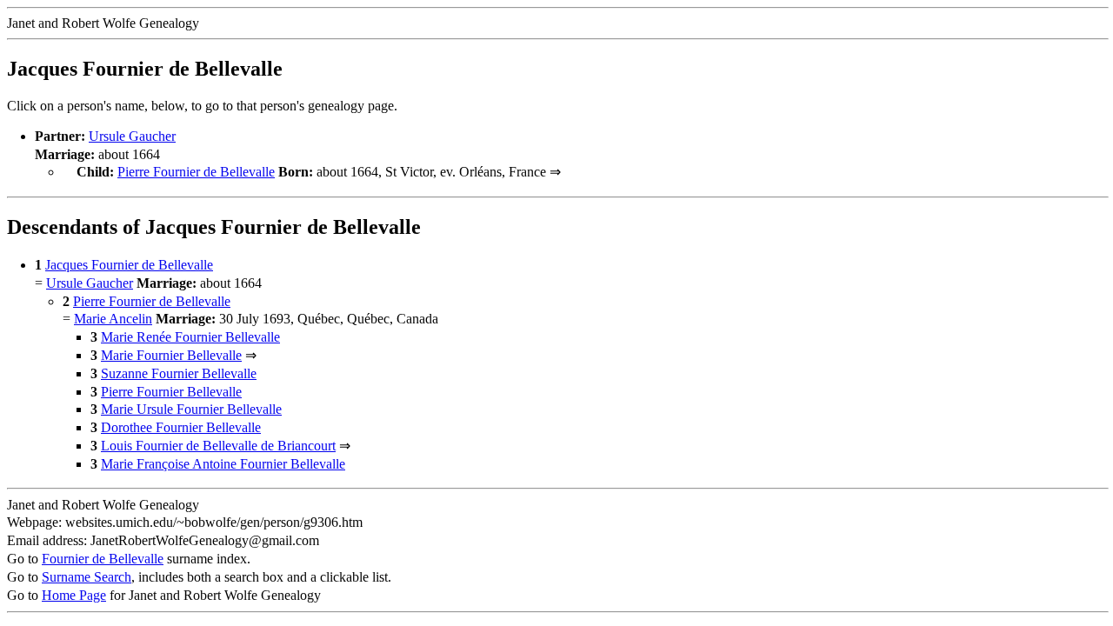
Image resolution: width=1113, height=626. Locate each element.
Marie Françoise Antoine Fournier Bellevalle (223, 463)
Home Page (74, 595)
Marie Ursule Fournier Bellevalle (191, 409)
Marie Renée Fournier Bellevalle (190, 337)
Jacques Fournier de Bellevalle (129, 264)
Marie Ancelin (113, 318)
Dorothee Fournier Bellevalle (181, 427)
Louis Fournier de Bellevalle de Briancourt (218, 445)
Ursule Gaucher (132, 136)
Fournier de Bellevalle (102, 558)
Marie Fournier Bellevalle (171, 355)
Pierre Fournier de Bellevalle (196, 171)
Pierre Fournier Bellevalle (171, 391)
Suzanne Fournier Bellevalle (179, 373)
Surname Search (86, 576)
